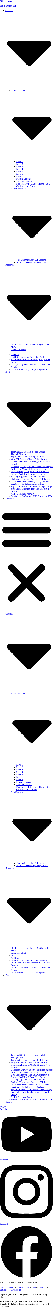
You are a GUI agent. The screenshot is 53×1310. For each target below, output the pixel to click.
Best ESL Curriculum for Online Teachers (29, 357)
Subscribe (9, 499)
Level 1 (19, 161)
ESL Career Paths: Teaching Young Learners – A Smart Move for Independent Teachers (32, 482)
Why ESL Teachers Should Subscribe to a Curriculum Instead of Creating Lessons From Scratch (30, 461)
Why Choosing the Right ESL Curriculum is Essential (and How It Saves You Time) (30, 472)
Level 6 (19, 174)
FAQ (13, 352)
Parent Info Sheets (18, 349)
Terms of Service (7, 1287)
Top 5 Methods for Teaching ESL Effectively (30, 457)
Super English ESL (8, 6)
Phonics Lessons (23, 179)
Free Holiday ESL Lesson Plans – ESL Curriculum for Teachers (33, 185)
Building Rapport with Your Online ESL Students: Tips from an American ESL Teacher (31, 477)
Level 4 (19, 169)
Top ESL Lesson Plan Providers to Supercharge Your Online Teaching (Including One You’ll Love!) (31, 488)
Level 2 (19, 164)
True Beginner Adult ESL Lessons (31, 260)
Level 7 (19, 176)
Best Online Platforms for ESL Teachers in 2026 (31, 496)
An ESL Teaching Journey (22, 494)
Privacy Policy (23, 1287)
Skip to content (6, 1)
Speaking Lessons (24, 181)
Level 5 (19, 171)
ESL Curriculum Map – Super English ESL (29, 369)
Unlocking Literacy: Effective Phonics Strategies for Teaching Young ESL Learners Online (32, 467)
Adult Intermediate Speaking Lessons (32, 262)
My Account (16, 1290)
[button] (26, 556)
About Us (15, 354)
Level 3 (19, 166)
